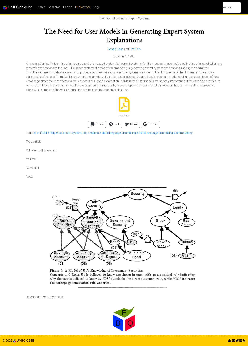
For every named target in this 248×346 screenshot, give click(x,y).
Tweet (133, 124)
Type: (29, 141)
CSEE (30, 340)
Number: (31, 168)
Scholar (152, 124)
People (67, 7)
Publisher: (32, 150)
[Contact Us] (229, 340)
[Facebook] (240, 340)
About (41, 7)
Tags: (29, 133)
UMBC (21, 340)
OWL (116, 124)
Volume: (31, 159)
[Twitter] (237, 340)
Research (54, 7)
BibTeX (98, 124)
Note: (29, 176)
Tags (96, 7)
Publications (83, 7)
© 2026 (8, 340)
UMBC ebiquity (19, 7)
